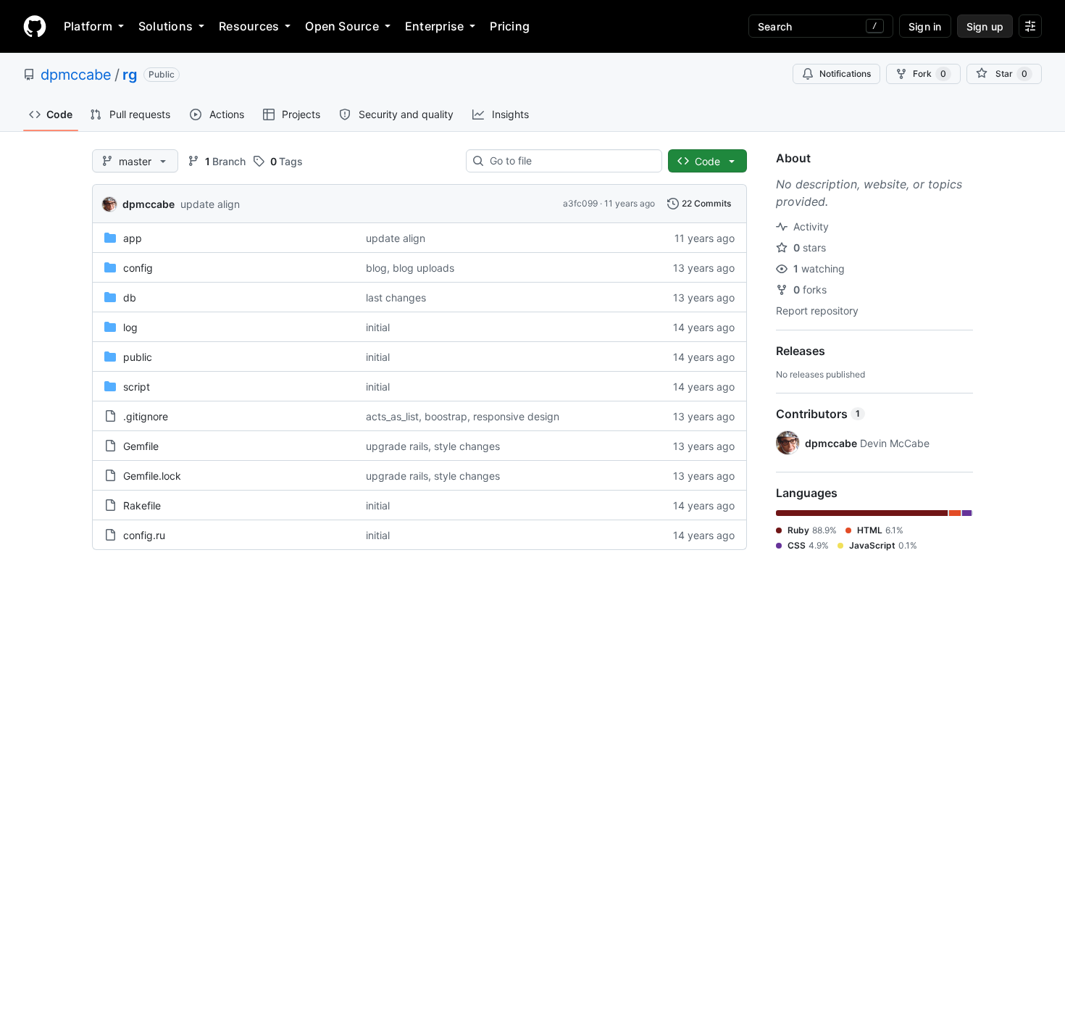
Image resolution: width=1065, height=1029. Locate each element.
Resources (249, 26)
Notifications (845, 73)
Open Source (342, 26)
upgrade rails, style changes (433, 446)
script (136, 386)
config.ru (144, 535)
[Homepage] (34, 26)
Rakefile (142, 505)
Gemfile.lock (152, 476)
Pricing (510, 26)
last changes (396, 297)
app (132, 238)
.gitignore (145, 416)
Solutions (165, 26)
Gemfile (141, 446)
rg (130, 74)
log (130, 327)
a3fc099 (580, 203)
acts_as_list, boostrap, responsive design (462, 416)
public (137, 357)
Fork (929, 73)
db (129, 297)
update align (210, 204)
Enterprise (434, 26)
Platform (88, 26)
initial (378, 327)
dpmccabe (76, 74)
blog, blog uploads (410, 268)
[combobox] (570, 161)
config (138, 268)
